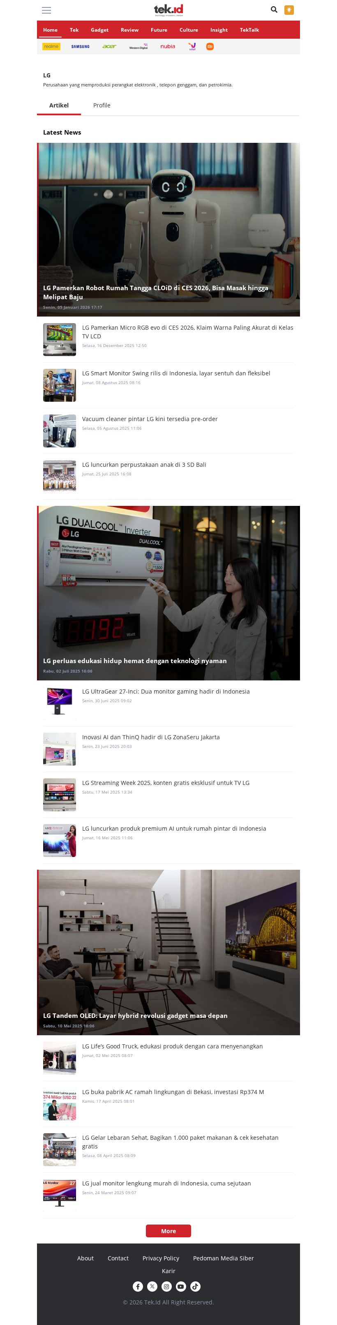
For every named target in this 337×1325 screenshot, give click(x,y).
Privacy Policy (161, 1258)
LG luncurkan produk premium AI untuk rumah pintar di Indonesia (174, 828)
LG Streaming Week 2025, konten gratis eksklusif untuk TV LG (165, 783)
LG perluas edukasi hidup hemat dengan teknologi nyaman (135, 661)
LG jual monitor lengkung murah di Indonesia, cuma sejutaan (166, 1183)
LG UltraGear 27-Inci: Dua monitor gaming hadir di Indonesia (166, 691)
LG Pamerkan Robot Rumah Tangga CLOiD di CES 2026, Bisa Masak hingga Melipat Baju (155, 292)
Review (129, 29)
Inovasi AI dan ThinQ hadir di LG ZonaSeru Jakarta (151, 737)
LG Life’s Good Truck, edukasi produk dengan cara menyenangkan (172, 1046)
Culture (189, 29)
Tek (74, 29)
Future (159, 29)
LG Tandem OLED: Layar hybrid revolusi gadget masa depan (135, 1015)
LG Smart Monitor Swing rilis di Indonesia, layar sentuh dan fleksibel (176, 373)
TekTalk (249, 29)
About (85, 1258)
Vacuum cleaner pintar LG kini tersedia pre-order (150, 419)
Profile (102, 105)
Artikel (59, 105)
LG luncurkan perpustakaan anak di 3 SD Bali (144, 464)
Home (50, 29)
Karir (168, 1271)
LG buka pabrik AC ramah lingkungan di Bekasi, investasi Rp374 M (173, 1092)
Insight (219, 29)
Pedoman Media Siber (223, 1258)
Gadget (99, 29)
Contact (118, 1258)
